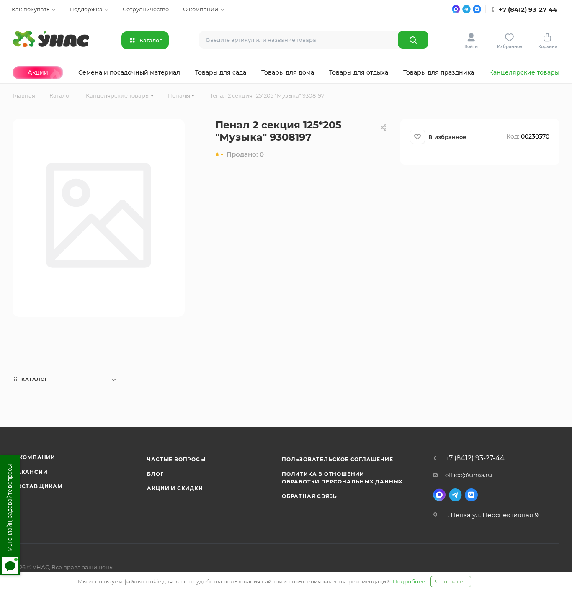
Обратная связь (309, 496)
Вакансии (30, 472)
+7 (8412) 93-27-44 (475, 458)
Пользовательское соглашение (337, 459)
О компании (34, 457)
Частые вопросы (176, 459)
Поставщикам (38, 486)
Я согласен (450, 581)
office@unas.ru (468, 475)
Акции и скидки (175, 488)
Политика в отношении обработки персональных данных (342, 478)
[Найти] (413, 40)
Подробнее (409, 581)
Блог (155, 474)
